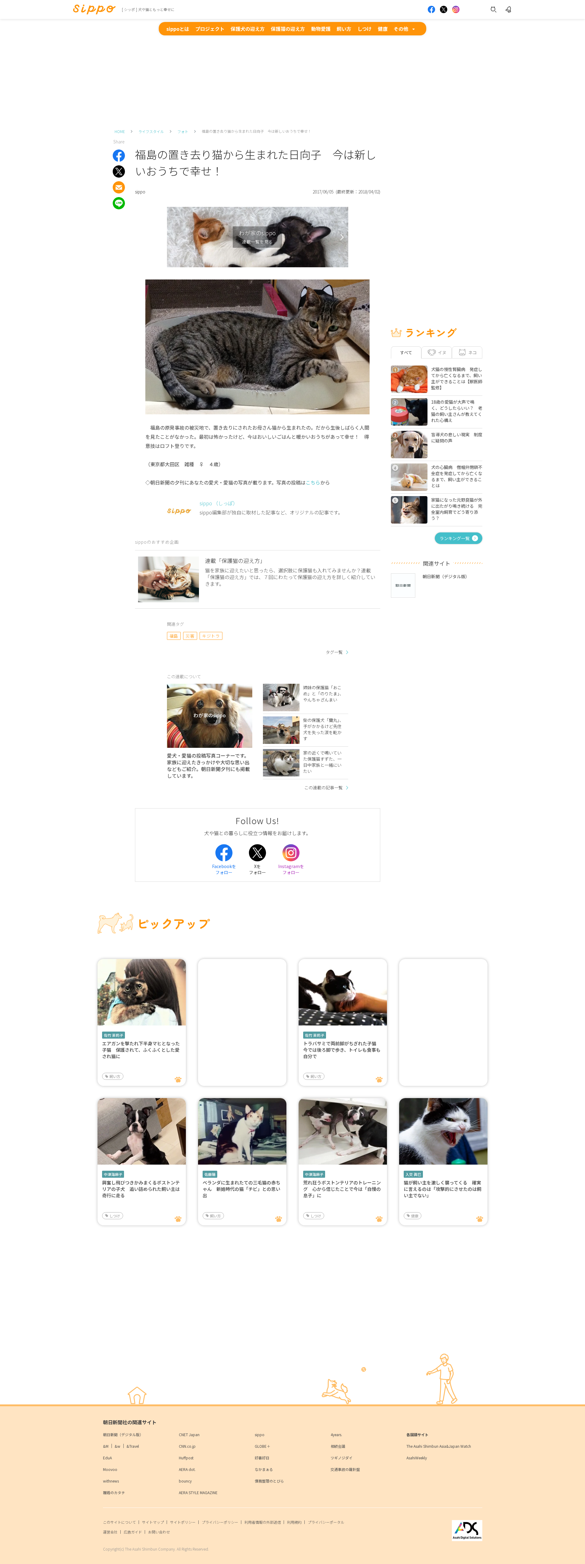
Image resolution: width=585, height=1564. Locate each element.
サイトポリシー (183, 1522)
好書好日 (262, 1457)
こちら (313, 482)
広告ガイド (133, 1531)
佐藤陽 (209, 1174)
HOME (120, 131)
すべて (406, 352)
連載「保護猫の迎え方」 (235, 560)
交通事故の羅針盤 (345, 1469)
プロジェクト (210, 28)
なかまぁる (264, 1469)
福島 (173, 636)
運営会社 (110, 1531)
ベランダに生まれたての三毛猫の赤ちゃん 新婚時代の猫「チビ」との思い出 (241, 1188)
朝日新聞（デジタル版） (123, 1434)
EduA (107, 1457)
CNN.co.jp (187, 1446)
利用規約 (294, 1522)
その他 (401, 28)
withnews (111, 1480)
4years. (336, 1434)
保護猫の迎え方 (288, 28)
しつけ (364, 28)
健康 (383, 28)
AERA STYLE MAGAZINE (198, 1492)
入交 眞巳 (413, 1174)
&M (105, 1446)
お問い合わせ (159, 1531)
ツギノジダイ (342, 1457)
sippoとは (177, 28)
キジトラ (211, 636)
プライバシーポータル (326, 1522)
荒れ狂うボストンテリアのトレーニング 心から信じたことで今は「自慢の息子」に (342, 1188)
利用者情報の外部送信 (262, 1522)
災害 (190, 636)
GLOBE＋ (262, 1446)
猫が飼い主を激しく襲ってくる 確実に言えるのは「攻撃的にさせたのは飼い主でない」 (442, 1188)
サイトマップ (153, 1522)
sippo (259, 1434)
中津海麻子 (113, 1174)
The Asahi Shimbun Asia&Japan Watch (438, 1446)
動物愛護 (321, 28)
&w (117, 1446)
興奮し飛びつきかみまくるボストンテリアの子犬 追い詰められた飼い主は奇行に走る (141, 1188)
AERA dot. (187, 1469)
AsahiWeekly (416, 1457)
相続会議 (338, 1446)
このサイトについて (119, 1522)
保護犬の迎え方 (248, 28)
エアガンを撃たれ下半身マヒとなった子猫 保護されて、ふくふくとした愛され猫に (141, 1049)
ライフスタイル (151, 131)
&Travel (132, 1446)
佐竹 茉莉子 (113, 1035)
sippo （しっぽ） (219, 503)
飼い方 (344, 28)
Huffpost (186, 1457)
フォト (182, 131)
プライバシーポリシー (220, 1522)
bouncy (185, 1480)
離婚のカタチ (114, 1492)
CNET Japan (189, 1434)
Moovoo (110, 1469)
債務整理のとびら (269, 1480)
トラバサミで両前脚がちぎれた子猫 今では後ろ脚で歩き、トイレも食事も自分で (342, 1049)
